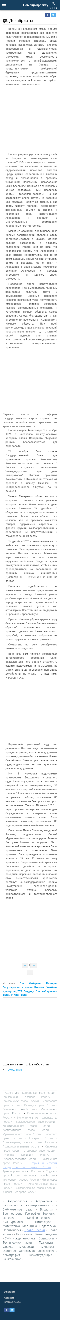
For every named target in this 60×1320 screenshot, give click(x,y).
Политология (12, 1230)
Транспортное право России (22, 1171)
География (32, 1213)
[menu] (4, 5)
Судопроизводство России (20, 1159)
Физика (8, 1246)
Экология (9, 1251)
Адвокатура (12, 1092)
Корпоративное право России (26, 1130)
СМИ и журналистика (20, 1238)
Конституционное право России (27, 1125)
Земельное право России (19, 1109)
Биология (46, 1209)
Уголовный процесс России (21, 1179)
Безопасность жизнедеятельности (28, 1205)
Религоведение (46, 1234)
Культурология (13, 1222)
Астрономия (44, 1201)
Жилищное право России (39, 1105)
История (8, 1217)
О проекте (9, 1292)
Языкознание (12, 1259)
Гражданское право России (21, 1101)
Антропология (17, 1201)
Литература (43, 1222)
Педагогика (47, 1226)
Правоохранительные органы (21, 1146)
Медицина (29, 1226)
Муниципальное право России (22, 1134)
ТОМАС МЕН (14, 1069)
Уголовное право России (39, 1175)
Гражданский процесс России (26, 1097)
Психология (24, 1234)
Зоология (49, 1213)
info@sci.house (12, 1302)
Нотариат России (41, 1138)
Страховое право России (39, 1150)
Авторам (9, 1298)
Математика (11, 1226)
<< (51, 8)
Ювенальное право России (19, 1192)
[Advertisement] (30, 119)
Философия (27, 1246)
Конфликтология (38, 1217)
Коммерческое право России (35, 1121)
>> (57, 8)
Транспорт (46, 1242)
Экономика (27, 1251)
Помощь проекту (35, 5)
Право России (34, 1230)
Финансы (47, 1246)
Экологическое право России (35, 1187)
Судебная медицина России (26, 1154)
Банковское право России (38, 1092)
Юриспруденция (40, 1255)
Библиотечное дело (17, 1209)
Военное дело (12, 1213)
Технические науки (17, 1242)
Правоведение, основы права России (28, 1142)
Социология (47, 1238)
